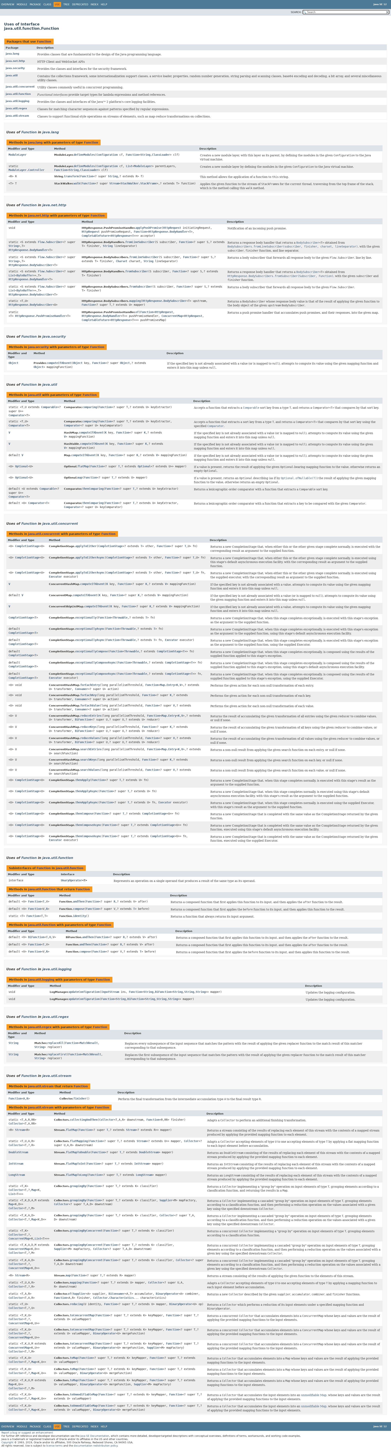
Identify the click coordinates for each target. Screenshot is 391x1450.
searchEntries (90, 749)
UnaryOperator (71, 880)
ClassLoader (161, 154)
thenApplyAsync (86, 791)
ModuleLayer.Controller (26, 170)
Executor (55, 576)
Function (44, 41)
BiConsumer (117, 1293)
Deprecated (80, 4)
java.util (12, 75)
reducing (76, 1304)
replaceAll (55, 1043)
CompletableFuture (95, 235)
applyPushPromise (148, 227)
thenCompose (84, 813)
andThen (78, 901)
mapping (135, 300)
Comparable (49, 407)
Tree (66, 4)
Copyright (7, 1442)
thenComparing (92, 488)
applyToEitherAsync (90, 557)
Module (22, 4)
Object (13, 363)
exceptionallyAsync (90, 628)
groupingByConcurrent (86, 1230)
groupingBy (78, 1186)
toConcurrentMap (82, 1315)
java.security (15, 68)
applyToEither (86, 546)
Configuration (107, 154)
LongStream (17, 1174)
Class (47, 4)
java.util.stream (17, 115)
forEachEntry (90, 685)
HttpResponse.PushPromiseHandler (40, 316)
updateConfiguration (84, 991)
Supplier (165, 1200)
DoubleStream (18, 1152)
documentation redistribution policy (95, 1445)
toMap (74, 1357)
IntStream (16, 1163)
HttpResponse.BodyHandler (168, 231)
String (145, 154)
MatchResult (89, 1043)
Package (35, 4)
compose (78, 908)
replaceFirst (57, 1054)
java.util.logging (17, 101)
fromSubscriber (136, 271)
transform (71, 176)
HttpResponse (121, 235)
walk (77, 183)
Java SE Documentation (94, 1436)
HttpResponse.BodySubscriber (31, 265)
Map (33, 1190)
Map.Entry (167, 685)
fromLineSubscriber (140, 242)
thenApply (82, 780)
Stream (114, 183)
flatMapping (79, 1141)
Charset (121, 261)
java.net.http (15, 60)
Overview (7, 4)
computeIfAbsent (59, 363)
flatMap (83, 466)
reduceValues (90, 738)
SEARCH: (296, 12)
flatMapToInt (75, 1163)
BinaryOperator (167, 1293)
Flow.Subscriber (50, 242)
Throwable (120, 617)
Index (94, 4)
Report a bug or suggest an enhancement (27, 1432)
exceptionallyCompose (91, 651)
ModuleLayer (17, 154)
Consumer (81, 689)
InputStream (110, 991)
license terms (54, 1445)
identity (79, 916)
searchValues (90, 769)
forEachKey (88, 695)
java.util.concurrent (20, 86)
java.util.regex (16, 108)
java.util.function (18, 93)
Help (104, 4)
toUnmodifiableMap (84, 1394)
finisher (79, 1098)
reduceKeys (88, 726)
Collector (16, 1123)
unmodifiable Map (313, 1395)
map (79, 477)
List (129, 166)
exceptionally (86, 617)
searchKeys (88, 759)
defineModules (84, 154)
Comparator (17, 415)
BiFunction (83, 719)
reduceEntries (90, 715)
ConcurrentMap (172, 316)
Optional (21, 466)
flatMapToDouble (78, 1152)
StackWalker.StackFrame (139, 183)
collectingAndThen (84, 1119)
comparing (89, 407)
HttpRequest (172, 227)
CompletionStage (27, 546)
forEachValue (90, 705)
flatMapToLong (76, 1174)
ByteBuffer (25, 275)
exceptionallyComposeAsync (95, 662)
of (137, 312)
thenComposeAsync (88, 825)
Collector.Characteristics (113, 1297)
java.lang (12, 53)
